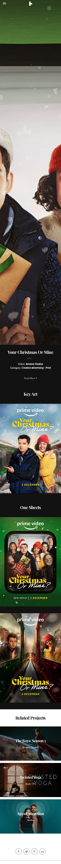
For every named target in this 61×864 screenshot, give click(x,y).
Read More (30, 379)
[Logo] (30, 4)
